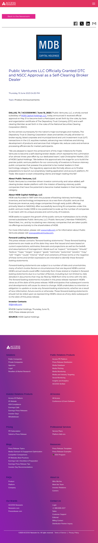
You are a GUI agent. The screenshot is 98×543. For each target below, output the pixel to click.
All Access (56, 398)
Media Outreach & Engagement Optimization (25, 451)
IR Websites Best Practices (18, 458)
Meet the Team (58, 484)
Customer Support (59, 514)
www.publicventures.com (41, 233)
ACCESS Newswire (15, 505)
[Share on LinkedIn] (88, 24)
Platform (11, 484)
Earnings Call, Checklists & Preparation (23, 461)
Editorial (55, 517)
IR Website (12, 401)
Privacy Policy (74, 533)
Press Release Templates (62, 448)
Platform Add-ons (58, 434)
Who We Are (57, 481)
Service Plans (57, 431)
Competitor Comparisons (17, 455)
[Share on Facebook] (75, 24)
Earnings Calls (13, 407)
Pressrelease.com (15, 511)
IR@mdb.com (15, 304)
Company (12, 488)
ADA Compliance (14, 404)
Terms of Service (60, 533)
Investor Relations (59, 488)
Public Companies (15, 359)
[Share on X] (82, 24)
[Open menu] (93, 3)
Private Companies (15, 362)
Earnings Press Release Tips (19, 464)
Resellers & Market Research (19, 371)
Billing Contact (57, 520)
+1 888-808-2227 (58, 508)
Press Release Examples (61, 451)
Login (54, 505)
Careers (55, 491)
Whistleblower (13, 417)
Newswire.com (13, 508)
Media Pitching (57, 368)
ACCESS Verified (58, 384)
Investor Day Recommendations (20, 467)
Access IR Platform (15, 398)
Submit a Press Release (17, 434)
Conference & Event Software (63, 401)
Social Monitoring (58, 378)
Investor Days (13, 414)
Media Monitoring (58, 371)
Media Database (58, 365)
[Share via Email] (94, 24)
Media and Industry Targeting (63, 374)
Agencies (11, 365)
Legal (10, 368)
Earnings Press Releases (17, 410)
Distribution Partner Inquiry (62, 524)
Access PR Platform (59, 359)
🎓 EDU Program (58, 455)
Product (11, 481)
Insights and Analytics (60, 381)
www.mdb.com (48, 230)
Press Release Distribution (62, 362)
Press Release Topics (16, 448)
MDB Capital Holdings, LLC (33, 115)
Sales (54, 511)
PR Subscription (14, 431)
